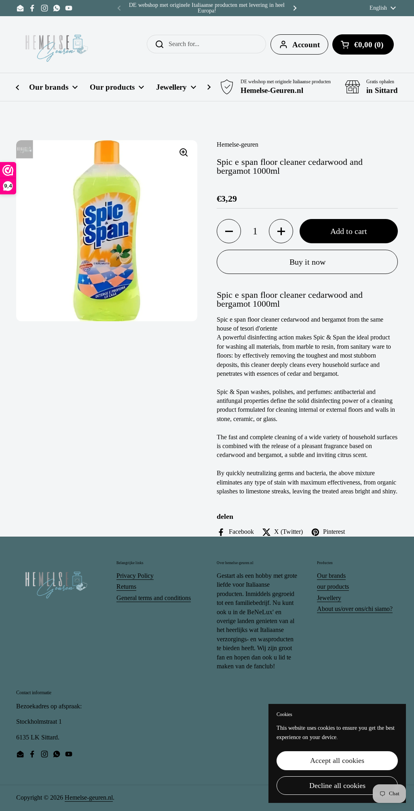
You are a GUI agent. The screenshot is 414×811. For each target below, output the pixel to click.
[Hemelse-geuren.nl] (57, 44)
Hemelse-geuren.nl (89, 797)
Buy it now (307, 261)
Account (306, 44)
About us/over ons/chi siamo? (355, 608)
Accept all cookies (337, 760)
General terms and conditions (153, 597)
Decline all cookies (337, 786)
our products (333, 586)
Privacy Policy (135, 575)
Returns (126, 586)
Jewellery (329, 597)
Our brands (331, 575)
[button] (229, 231)
